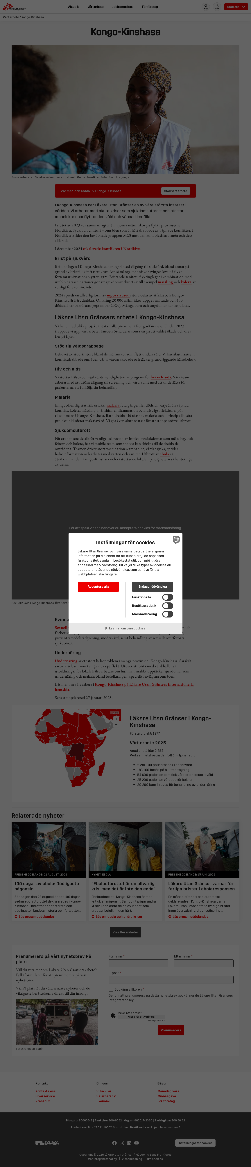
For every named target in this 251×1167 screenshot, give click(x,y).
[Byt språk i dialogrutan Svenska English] (175, 540)
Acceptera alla (98, 586)
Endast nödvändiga (153, 586)
